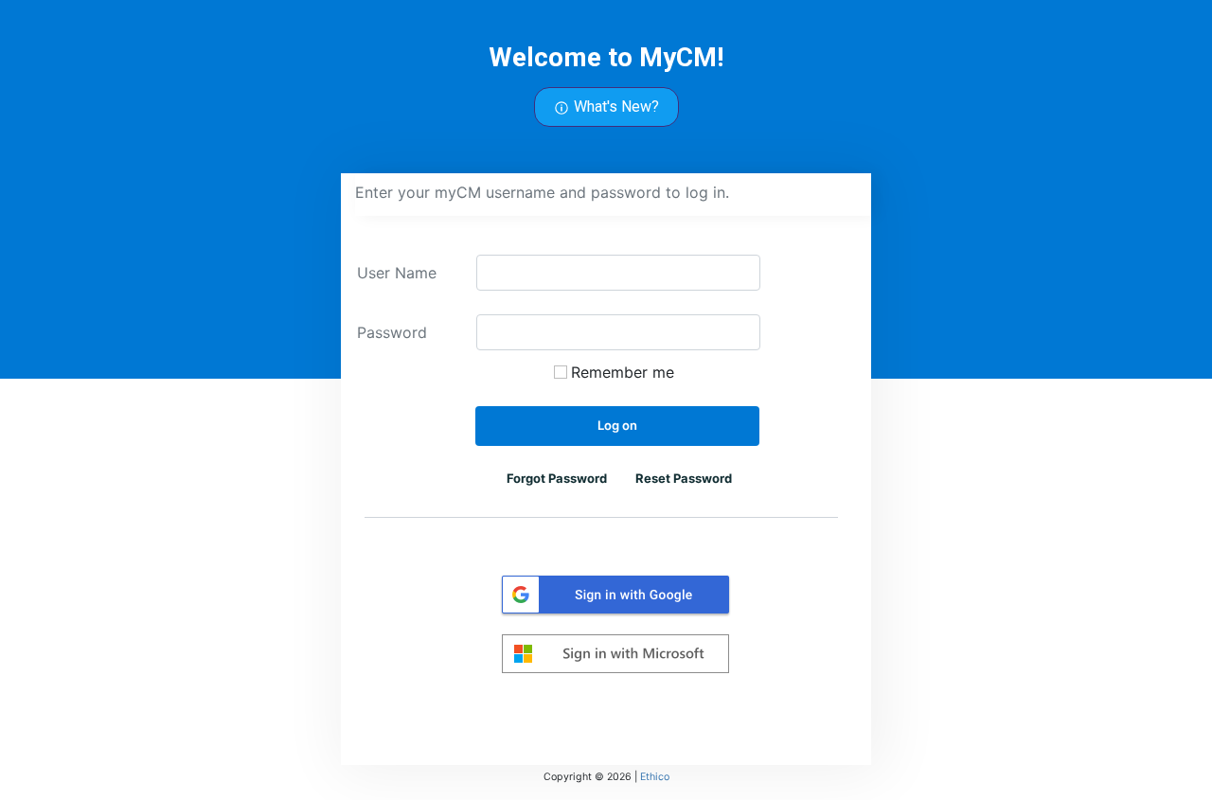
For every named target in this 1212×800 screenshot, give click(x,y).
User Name (397, 272)
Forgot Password (557, 478)
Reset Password (683, 478)
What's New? (614, 107)
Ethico (654, 777)
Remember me (622, 371)
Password (392, 332)
